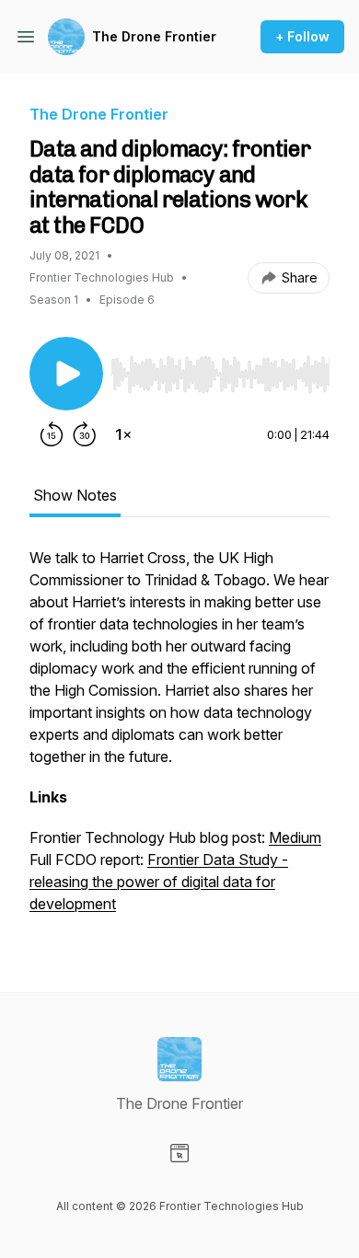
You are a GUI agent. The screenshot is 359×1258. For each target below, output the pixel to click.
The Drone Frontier (154, 36)
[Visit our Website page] (179, 1153)
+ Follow (302, 36)
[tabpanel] (179, 740)
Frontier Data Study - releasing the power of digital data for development (158, 881)
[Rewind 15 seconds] (51, 434)
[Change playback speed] (123, 434)
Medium (295, 837)
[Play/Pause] (66, 373)
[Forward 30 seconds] (85, 434)
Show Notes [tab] (75, 495)
